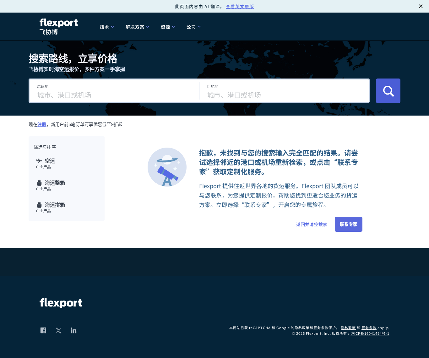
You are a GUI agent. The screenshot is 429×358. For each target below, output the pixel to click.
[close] (421, 6)
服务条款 (369, 327)
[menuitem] (108, 27)
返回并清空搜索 (311, 224)
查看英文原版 (240, 6)
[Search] (388, 91)
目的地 (212, 86)
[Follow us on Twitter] (58, 330)
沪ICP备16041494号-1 (369, 333)
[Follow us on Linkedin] (73, 330)
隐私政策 (348, 327)
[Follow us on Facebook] (43, 330)
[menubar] (242, 27)
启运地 (42, 86)
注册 (41, 124)
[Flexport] (60, 27)
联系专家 (348, 224)
